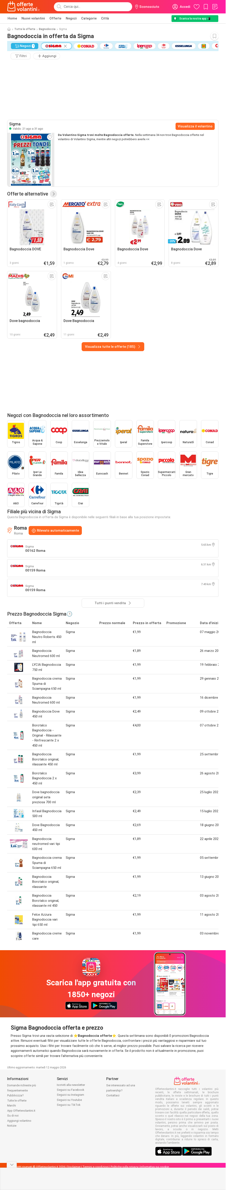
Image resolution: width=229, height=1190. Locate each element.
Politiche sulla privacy (124, 1167)
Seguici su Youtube (69, 1100)
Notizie (11, 1125)
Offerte (55, 18)
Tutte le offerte (24, 29)
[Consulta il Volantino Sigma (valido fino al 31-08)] (30, 160)
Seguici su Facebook (70, 1089)
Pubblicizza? (15, 1095)
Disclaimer (74, 1167)
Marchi (11, 1105)
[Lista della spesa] (214, 6)
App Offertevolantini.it (21, 1110)
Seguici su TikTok (69, 1104)
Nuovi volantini (33, 18)
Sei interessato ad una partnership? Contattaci (120, 1090)
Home (12, 18)
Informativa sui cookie (154, 1167)
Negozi (71, 18)
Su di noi (13, 1115)
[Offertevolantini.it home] (23, 6)
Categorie (89, 18)
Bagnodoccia (47, 29)
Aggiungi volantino (19, 1120)
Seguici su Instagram (70, 1094)
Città (105, 18)
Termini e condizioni (96, 1167)
